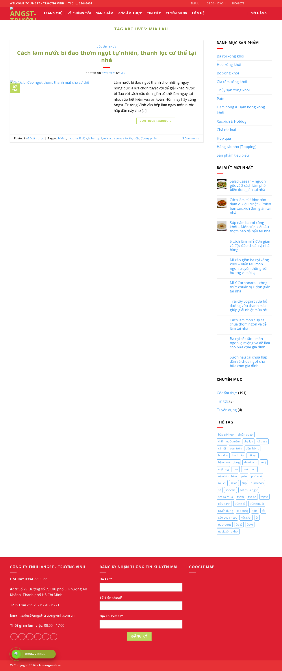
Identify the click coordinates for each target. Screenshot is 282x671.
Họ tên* (106, 579)
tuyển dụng (225, 511)
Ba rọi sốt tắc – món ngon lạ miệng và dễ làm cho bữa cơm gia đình (250, 343)
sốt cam (230, 490)
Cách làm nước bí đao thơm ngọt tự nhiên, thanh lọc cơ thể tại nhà (106, 56)
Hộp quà (224, 138)
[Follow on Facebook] (248, 3)
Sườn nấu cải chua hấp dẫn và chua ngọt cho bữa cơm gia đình (248, 361)
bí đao (62, 138)
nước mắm (249, 469)
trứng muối (257, 504)
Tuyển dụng (227, 409)
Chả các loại (226, 129)
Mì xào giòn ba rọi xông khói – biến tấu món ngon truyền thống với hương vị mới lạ (249, 266)
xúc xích (246, 517)
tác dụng (242, 511)
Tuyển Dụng (176, 13)
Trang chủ (53, 13)
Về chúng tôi (79, 13)
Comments (190, 138)
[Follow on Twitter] (261, 3)
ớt (257, 517)
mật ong (223, 469)
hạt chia (73, 138)
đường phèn (149, 138)
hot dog (223, 455)
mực (235, 469)
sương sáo (121, 138)
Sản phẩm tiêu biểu (233, 155)
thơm (240, 497)
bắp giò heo (226, 434)
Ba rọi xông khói (230, 56)
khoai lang (250, 462)
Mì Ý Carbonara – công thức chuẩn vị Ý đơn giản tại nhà (250, 287)
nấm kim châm (227, 476)
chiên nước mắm (229, 441)
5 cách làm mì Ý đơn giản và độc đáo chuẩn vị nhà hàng (250, 245)
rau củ (222, 483)
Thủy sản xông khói (233, 90)
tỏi (263, 511)
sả (219, 490)
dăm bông (252, 448)
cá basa (262, 441)
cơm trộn (236, 448)
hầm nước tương (228, 462)
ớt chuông (224, 525)
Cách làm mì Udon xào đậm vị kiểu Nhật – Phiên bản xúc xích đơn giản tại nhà (250, 206)
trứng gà (240, 504)
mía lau (108, 138)
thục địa (134, 138)
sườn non (257, 483)
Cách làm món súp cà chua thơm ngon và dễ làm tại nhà (248, 324)
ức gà (239, 525)
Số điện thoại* (111, 597)
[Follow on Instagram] (253, 3)
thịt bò (252, 497)
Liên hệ (198, 13)
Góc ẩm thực (130, 13)
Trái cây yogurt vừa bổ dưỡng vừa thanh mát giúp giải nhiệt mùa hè (248, 305)
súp (244, 483)
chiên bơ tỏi (245, 434)
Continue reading (156, 121)
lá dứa (83, 138)
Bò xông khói (228, 73)
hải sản (252, 455)
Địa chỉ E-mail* (111, 616)
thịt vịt (264, 497)
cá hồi (222, 448)
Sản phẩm (104, 13)
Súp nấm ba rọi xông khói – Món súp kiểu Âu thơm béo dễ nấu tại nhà (250, 227)
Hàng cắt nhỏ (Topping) (236, 146)
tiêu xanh (224, 504)
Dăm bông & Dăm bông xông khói (241, 110)
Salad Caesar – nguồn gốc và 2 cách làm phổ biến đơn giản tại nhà (248, 185)
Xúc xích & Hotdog (232, 121)
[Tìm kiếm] (243, 13)
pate (244, 476)
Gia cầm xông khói (232, 81)
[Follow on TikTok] (257, 3)
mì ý (263, 462)
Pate (220, 98)
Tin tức (154, 13)
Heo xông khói (229, 64)
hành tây (238, 455)
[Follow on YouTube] (270, 3)
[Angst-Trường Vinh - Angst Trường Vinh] (23, 13)
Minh (124, 73)
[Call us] (265, 3)
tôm (255, 511)
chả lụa (248, 441)
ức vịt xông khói (228, 531)
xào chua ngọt (227, 517)
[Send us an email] (37, 636)
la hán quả (95, 138)
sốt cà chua (225, 497)
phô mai (256, 476)
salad (233, 483)
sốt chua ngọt (249, 490)
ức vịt (250, 525)
